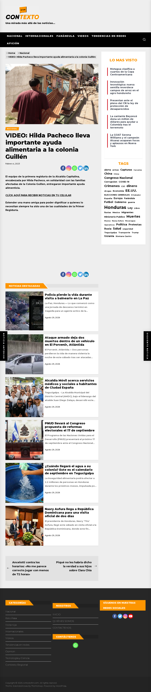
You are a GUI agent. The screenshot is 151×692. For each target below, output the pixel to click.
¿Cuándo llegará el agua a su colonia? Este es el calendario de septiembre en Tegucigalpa (69, 469)
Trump (135, 232)
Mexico (116, 212)
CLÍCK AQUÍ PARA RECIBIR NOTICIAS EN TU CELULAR (38, 195)
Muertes (133, 216)
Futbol (108, 202)
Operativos (109, 225)
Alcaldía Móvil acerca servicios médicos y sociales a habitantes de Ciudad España (71, 384)
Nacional (14, 36)
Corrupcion (110, 181)
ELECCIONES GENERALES (117, 195)
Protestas (135, 224)
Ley (130, 207)
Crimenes (112, 186)
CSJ (123, 186)
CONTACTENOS (62, 627)
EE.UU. (131, 191)
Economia (118, 191)
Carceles (138, 170)
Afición (13, 43)
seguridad (128, 229)
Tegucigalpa (110, 232)
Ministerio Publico (114, 216)
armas (115, 170)
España (108, 198)
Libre (137, 208)
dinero (132, 186)
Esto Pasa (11, 618)
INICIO (57, 614)
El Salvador (136, 195)
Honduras (115, 207)
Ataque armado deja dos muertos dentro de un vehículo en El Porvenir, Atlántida (70, 341)
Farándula (65, 36)
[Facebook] (63, 168)
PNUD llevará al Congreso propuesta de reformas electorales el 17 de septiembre (70, 427)
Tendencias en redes (109, 36)
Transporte (124, 232)
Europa (118, 198)
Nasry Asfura (118, 221)
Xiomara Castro (124, 236)
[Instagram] (68, 168)
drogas (107, 191)
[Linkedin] (86, 168)
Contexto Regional (16, 664)
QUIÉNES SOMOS (63, 621)
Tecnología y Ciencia (17, 658)
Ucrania (109, 236)
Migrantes (127, 212)
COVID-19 (124, 181)
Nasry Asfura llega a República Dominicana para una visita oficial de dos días (69, 512)
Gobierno (120, 202)
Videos (83, 36)
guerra (131, 202)
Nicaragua (130, 221)
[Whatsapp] (74, 168)
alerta (107, 170)
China (108, 173)
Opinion (10, 651)
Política (121, 224)
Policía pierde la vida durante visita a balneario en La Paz (68, 296)
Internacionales (39, 36)
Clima (116, 174)
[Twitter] (80, 168)
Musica (107, 221)
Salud (117, 228)
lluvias (107, 212)
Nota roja (11, 624)
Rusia (107, 228)
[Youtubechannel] (130, 616)
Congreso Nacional (118, 178)
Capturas (126, 169)
